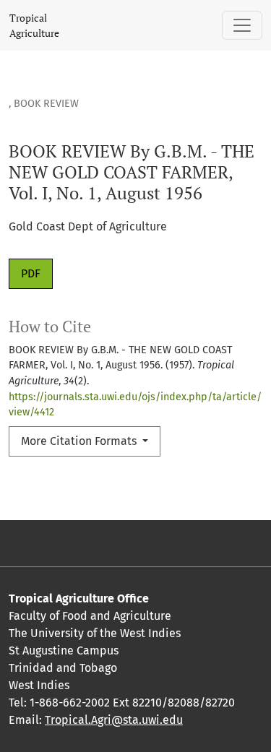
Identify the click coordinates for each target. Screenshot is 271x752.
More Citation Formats (80, 441)
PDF (30, 273)
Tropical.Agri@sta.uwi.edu (114, 720)
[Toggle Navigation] (242, 25)
